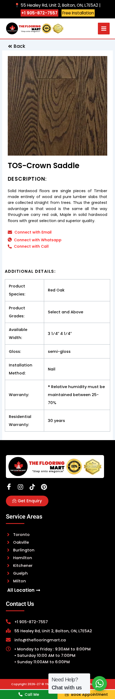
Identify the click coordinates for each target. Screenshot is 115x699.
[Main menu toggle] (104, 28)
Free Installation (78, 13)
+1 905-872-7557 (39, 13)
